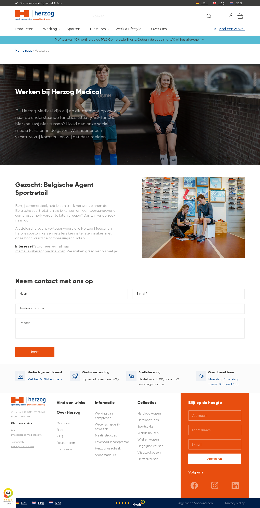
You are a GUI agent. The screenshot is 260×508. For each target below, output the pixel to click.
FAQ (60, 436)
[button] (26, 29)
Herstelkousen (148, 459)
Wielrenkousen (148, 439)
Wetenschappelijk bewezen (107, 427)
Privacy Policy (235, 503)
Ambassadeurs (105, 455)
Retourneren (66, 443)
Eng (222, 3)
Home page (23, 50)
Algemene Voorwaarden (195, 503)
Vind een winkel (232, 29)
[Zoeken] (208, 16)
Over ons (63, 423)
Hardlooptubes (148, 420)
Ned (238, 3)
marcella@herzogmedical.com (40, 251)
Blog (60, 430)
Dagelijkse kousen (150, 446)
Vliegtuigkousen (149, 452)
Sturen (34, 351)
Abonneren (214, 458)
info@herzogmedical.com (26, 434)
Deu (204, 3)
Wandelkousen (148, 433)
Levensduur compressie (112, 442)
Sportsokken (146, 426)
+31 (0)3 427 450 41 (22, 446)
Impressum (65, 449)
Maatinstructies (106, 435)
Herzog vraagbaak (108, 448)
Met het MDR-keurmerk (44, 379)
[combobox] (152, 16)
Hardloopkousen (149, 413)
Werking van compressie (104, 416)
